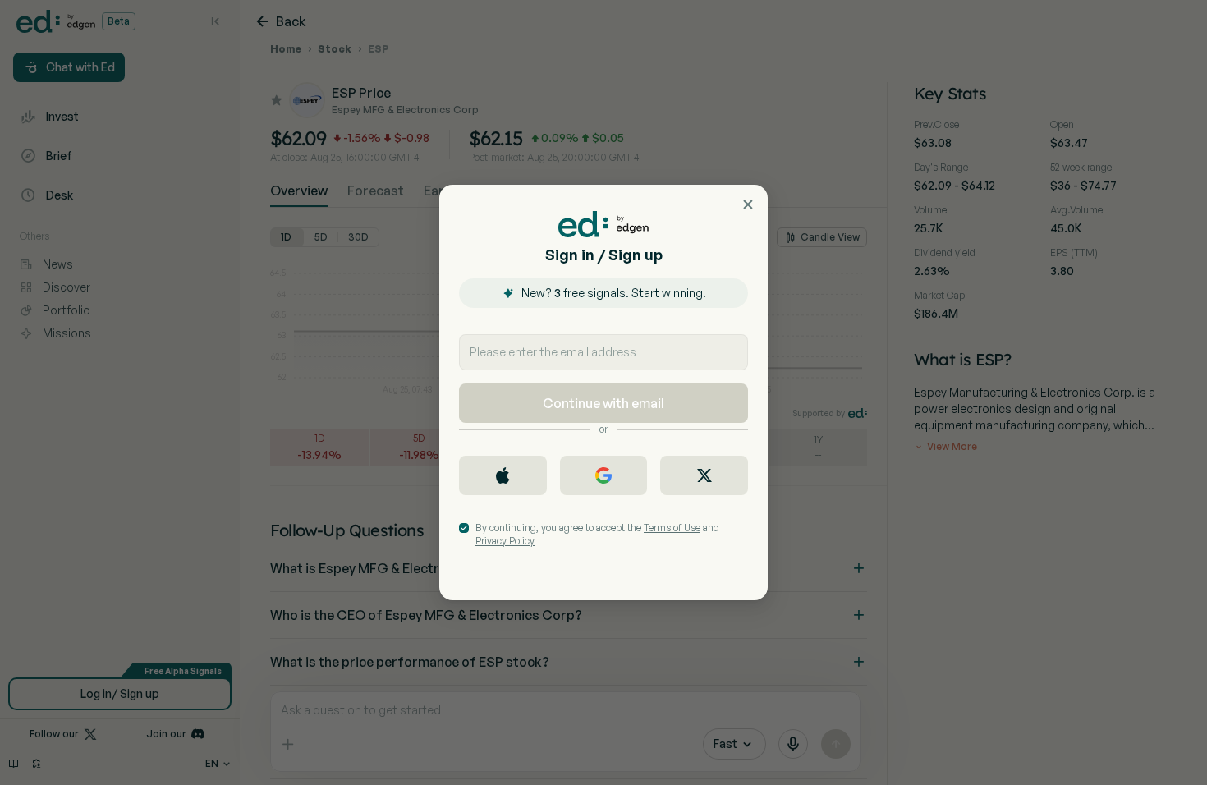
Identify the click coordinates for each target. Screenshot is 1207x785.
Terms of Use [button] (672, 527)
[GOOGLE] (604, 475)
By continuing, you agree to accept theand (597, 534)
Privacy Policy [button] (505, 541)
